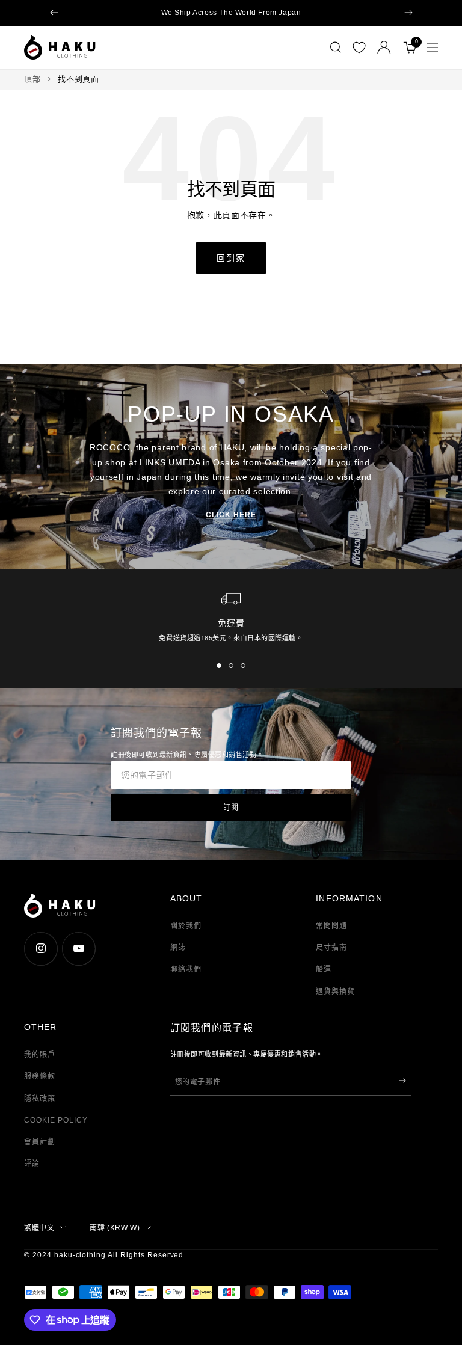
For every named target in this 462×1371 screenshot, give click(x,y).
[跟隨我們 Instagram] (40, 948)
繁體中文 (39, 1228)
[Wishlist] (359, 47)
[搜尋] (335, 47)
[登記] (402, 1081)
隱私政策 (39, 1098)
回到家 (231, 258)
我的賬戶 (39, 1054)
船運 (323, 969)
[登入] (384, 47)
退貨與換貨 (335, 991)
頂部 (32, 79)
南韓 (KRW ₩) (115, 1228)
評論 (32, 1163)
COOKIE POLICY (55, 1120)
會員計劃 (39, 1142)
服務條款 (39, 1076)
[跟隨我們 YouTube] (78, 948)
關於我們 (186, 926)
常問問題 (331, 926)
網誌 (178, 947)
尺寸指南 (331, 947)
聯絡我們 (186, 969)
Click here (231, 515)
